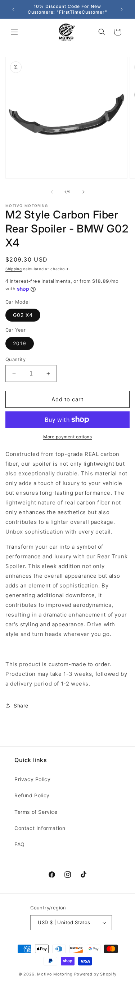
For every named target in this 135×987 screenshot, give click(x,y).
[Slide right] (83, 192)
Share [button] (21, 705)
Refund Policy (32, 795)
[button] (14, 32)
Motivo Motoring (55, 974)
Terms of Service (36, 812)
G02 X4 (23, 315)
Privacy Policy (32, 779)
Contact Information (39, 828)
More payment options (67, 436)
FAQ (19, 844)
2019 (19, 343)
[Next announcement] (122, 9)
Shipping (13, 269)
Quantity (15, 359)
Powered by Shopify (95, 974)
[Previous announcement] (13, 9)
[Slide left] (52, 192)
